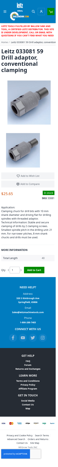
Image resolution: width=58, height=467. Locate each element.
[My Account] (41, 11)
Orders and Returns (38, 439)
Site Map (34, 442)
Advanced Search (16, 439)
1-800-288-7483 (28, 322)
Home (4, 42)
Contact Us (28, 404)
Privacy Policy (28, 384)
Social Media (27, 400)
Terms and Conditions (28, 380)
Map (28, 408)
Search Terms (42, 435)
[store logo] (19, 11)
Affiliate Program (28, 388)
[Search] (33, 11)
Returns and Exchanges (27, 368)
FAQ (28, 361)
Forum (27, 364)
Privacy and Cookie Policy (19, 435)
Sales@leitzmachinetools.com (28, 312)
